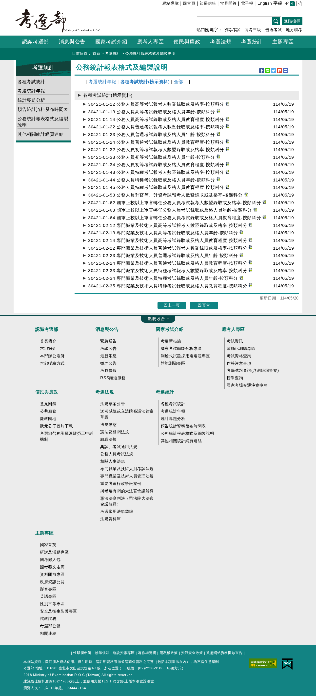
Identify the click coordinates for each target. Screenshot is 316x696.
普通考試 (273, 30)
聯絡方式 (174, 668)
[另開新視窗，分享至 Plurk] (279, 70)
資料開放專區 (52, 574)
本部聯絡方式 (52, 363)
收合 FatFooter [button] (156, 319)
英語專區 (48, 596)
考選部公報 (50, 626)
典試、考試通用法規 (118, 447)
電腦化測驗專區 (241, 348)
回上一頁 (171, 305)
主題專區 (44, 533)
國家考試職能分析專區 (181, 348)
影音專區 (48, 589)
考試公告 (108, 348)
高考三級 (253, 30)
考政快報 (108, 370)
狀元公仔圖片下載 (56, 426)
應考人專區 (233, 329)
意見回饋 (48, 404)
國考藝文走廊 (52, 567)
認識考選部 (46, 329)
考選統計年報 (31, 90)
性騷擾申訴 (82, 653)
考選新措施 (171, 341)
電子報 (247, 3)
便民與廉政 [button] (187, 41)
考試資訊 (235, 341)
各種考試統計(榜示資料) (145, 81)
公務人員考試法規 (116, 454)
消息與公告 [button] (72, 41)
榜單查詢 (235, 378)
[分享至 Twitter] (273, 70)
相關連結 (48, 633)
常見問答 (228, 3)
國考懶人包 (50, 559)
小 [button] (286, 4)
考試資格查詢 (239, 356)
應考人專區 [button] (150, 41)
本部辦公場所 (52, 356)
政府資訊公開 (52, 582)
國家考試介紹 (169, 329)
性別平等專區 (52, 604)
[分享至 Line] (268, 70)
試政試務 (48, 618)
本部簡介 (48, 348)
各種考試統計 (31, 81)
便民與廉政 (46, 392)
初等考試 (232, 30)
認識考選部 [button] (35, 41)
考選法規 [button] (221, 41)
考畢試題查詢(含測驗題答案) (253, 370)
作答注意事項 (239, 363)
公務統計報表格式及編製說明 (150, 53)
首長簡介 (48, 341)
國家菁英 (48, 545)
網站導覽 (170, 3)
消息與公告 (107, 329)
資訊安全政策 (192, 653)
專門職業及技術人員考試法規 (127, 469)
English (264, 3)
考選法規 (105, 392)
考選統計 (112, 53)
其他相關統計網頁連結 (41, 134)
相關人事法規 (112, 461)
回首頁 (189, 3)
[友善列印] (285, 70)
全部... (180, 81)
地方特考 (294, 30)
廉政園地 (48, 419)
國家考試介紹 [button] (111, 41)
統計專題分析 (31, 100)
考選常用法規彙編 (116, 511)
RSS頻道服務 (113, 378)
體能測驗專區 (173, 363)
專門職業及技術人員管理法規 (127, 476)
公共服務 (48, 411)
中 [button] (292, 4)
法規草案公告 (112, 404)
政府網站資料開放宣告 (224, 653)
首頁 (96, 53)
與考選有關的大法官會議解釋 (127, 491)
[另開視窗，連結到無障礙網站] (263, 663)
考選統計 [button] (252, 41)
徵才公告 (108, 363)
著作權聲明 (147, 653)
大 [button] (298, 4)
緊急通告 (108, 341)
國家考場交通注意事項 (247, 385)
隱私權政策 (169, 653)
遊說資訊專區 (124, 653)
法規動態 (108, 424)
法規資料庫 (110, 519)
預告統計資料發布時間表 (43, 109)
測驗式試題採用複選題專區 (185, 356)
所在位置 (111, 668)
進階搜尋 (292, 21)
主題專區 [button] (283, 41)
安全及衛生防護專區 (58, 611)
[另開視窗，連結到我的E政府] (287, 664)
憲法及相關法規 (114, 432)
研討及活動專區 (54, 552)
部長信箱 (207, 3)
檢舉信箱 (102, 653)
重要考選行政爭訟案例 (120, 483)
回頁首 (204, 305)
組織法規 (108, 439)
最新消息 (108, 356)
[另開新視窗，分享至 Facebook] (262, 70)
